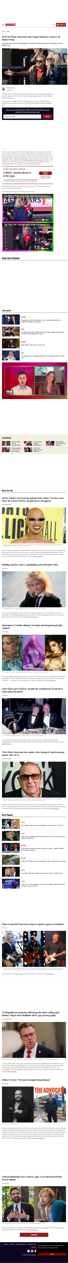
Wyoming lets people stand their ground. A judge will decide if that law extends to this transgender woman (42, 333)
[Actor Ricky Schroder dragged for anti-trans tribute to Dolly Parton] (11, 871)
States (23, 881)
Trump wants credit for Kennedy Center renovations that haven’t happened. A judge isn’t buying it (41, 321)
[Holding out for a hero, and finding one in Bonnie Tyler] (34, 589)
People (23, 822)
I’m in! (47, 117)
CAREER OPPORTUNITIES (21, 1244)
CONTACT (6, 1244)
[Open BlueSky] (32, 1251)
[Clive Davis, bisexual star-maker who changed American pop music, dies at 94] (34, 779)
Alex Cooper (5, 1083)
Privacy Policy (42, 1247)
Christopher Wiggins (7, 504)
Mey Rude (5, 928)
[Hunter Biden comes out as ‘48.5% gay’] (11, 343)
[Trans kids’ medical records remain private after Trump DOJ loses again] (11, 859)
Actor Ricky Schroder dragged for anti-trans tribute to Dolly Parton (42, 873)
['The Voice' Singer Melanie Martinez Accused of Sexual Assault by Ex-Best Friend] (28, 449)
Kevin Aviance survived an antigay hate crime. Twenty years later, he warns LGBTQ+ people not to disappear (33, 499)
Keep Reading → (38, 556)
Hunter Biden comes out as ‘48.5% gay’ (33, 345)
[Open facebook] (28, 1251)
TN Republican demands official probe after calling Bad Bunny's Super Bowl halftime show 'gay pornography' (30, 1014)
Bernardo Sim (6, 1183)
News (22, 353)
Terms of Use (54, 1247)
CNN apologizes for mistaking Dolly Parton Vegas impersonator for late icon (43, 356)
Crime (22, 329)
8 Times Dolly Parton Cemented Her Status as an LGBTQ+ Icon (16, 445)
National (23, 317)
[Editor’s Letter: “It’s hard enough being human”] (34, 1104)
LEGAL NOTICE (34, 1247)
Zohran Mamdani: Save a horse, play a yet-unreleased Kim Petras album (32, 1178)
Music (8, 31)
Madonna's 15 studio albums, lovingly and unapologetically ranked (32, 627)
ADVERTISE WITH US (32, 1244)
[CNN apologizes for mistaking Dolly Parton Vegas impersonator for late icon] (11, 355)
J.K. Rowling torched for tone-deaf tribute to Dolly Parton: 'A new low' (42, 825)
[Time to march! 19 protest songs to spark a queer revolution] (34, 949)
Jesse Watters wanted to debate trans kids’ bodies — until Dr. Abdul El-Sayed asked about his (43, 849)
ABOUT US (12, 1244)
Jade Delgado (6, 631)
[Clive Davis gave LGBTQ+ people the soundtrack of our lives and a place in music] (34, 716)
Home (3, 31)
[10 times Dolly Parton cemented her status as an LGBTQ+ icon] (6, 443)
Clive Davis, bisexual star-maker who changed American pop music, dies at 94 (33, 754)
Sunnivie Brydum (11, 87)
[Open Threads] (35, 1251)
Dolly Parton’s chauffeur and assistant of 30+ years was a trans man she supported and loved (43, 837)
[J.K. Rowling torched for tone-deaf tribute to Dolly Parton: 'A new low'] (11, 824)
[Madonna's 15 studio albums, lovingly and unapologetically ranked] (34, 652)
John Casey (5, 568)
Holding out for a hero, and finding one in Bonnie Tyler (30, 564)
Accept (52, 1254)
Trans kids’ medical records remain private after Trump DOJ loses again (43, 861)
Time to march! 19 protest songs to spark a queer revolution (33, 924)
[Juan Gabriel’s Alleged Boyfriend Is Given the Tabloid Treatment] (28, 443)
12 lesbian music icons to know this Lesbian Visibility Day (17, 450)
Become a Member (45, 173)
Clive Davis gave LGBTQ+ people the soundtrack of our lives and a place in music (32, 690)
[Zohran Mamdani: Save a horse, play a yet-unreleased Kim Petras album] (34, 1204)
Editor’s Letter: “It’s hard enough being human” (26, 1079)
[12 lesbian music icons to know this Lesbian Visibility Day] (6, 449)
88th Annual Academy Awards (34, 160)
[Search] (54, 25)
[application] (34, 380)
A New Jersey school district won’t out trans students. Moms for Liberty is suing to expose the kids (43, 885)
